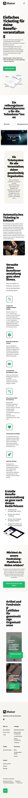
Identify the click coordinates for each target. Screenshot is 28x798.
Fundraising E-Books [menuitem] (18, 753)
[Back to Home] (9, 3)
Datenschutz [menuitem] (19, 782)
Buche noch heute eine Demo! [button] (14, 584)
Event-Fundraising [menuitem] (17, 739)
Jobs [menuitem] (4, 734)
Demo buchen (9, 68)
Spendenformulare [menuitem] (19, 729)
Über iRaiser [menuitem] (6, 729)
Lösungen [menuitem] (16, 726)
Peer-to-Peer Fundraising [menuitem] (17, 733)
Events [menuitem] (16, 756)
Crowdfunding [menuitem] (18, 736)
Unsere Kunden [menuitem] (7, 750)
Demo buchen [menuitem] (7, 763)
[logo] (9, 711)
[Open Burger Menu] (24, 3)
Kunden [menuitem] (5, 746)
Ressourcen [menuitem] (17, 746)
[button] (12, 716)
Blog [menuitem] (15, 750)
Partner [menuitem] (5, 766)
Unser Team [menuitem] (6, 732)
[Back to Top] (5, 790)
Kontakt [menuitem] (5, 760)
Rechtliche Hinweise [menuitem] (7, 781)
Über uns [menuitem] (5, 726)
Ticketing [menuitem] (16, 742)
